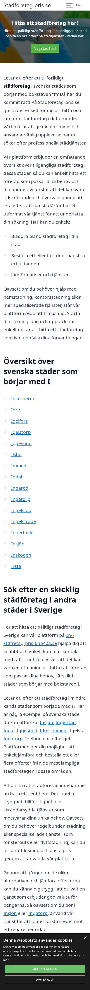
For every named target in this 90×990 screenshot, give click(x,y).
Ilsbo (16, 454)
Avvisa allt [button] (45, 979)
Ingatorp (20, 499)
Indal (16, 477)
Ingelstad (21, 510)
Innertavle (22, 532)
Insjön (17, 544)
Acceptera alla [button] (45, 969)
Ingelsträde (23, 521)
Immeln (19, 465)
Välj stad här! (45, 48)
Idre (15, 410)
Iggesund (21, 443)
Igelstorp (21, 432)
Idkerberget (24, 398)
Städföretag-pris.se (27, 5)
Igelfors (19, 421)
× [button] (85, 938)
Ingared (19, 488)
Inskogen (21, 555)
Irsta (16, 566)
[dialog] (45, 961)
